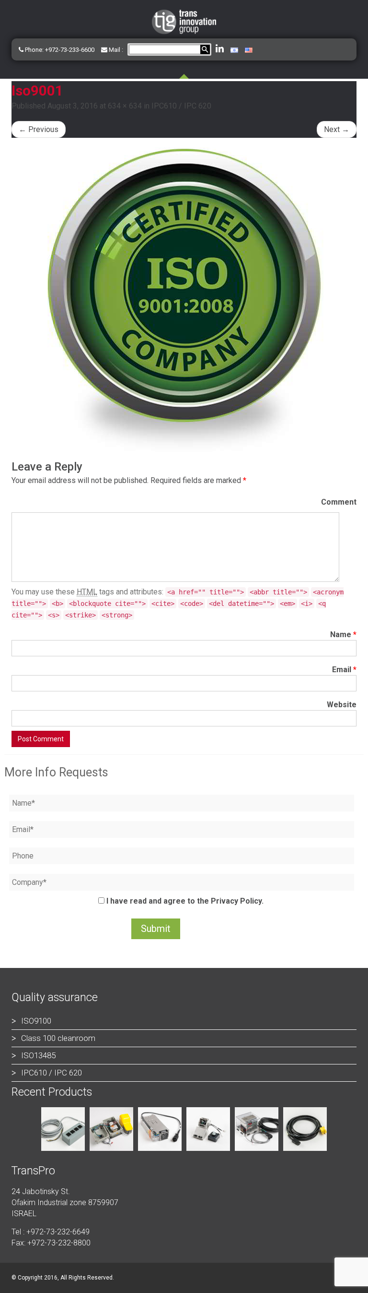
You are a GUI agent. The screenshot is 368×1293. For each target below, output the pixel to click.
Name (343, 634)
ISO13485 (38, 1055)
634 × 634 (125, 105)
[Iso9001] (184, 299)
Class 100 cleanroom (58, 1038)
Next (336, 129)
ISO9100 (36, 1021)
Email (344, 669)
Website (341, 704)
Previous (38, 129)
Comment (338, 502)
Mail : (115, 49)
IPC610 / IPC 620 (181, 105)
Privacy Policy (236, 901)
